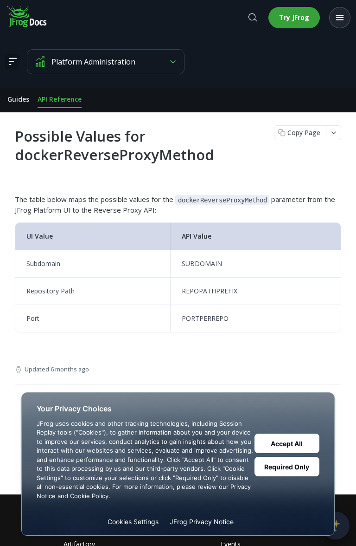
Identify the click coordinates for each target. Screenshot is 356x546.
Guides (18, 99)
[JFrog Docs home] (27, 18)
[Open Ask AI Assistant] (336, 526)
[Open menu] (339, 17)
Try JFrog (294, 17)
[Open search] (252, 17)
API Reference (60, 99)
